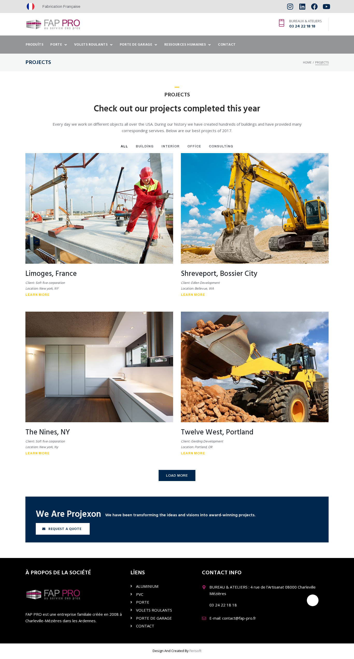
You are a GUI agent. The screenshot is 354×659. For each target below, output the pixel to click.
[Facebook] (314, 7)
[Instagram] (290, 7)
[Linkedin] (302, 7)
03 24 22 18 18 (302, 26)
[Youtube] (326, 7)
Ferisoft (195, 650)
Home (307, 62)
